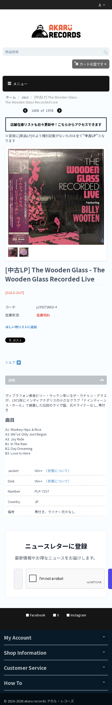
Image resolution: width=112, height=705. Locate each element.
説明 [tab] (11, 380)
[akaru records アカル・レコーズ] (56, 30)
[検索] (105, 52)
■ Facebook (35, 614)
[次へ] (59, 111)
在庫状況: (12, 314)
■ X (56, 614)
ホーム (11, 97)
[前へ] (25, 111)
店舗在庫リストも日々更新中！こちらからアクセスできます (56, 124)
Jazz (25, 97)
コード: (10, 306)
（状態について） (58, 470)
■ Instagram (76, 614)
